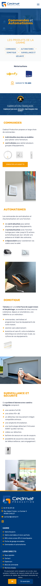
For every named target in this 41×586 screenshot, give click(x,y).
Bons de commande (11, 565)
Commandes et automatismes (15, 544)
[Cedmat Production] (11, 4)
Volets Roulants (10, 532)
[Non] (38, 577)
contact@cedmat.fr (11, 517)
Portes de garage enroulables (14, 541)
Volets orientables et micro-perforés (17, 535)
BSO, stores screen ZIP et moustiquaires (18, 538)
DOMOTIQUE (11, 53)
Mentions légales (10, 568)
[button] (15, 164)
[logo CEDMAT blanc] (18, 503)
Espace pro (8, 562)
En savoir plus (25, 581)
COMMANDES (11, 49)
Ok (12, 581)
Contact (8, 558)
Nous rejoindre (9, 555)
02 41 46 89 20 (8, 508)
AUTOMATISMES (27, 49)
